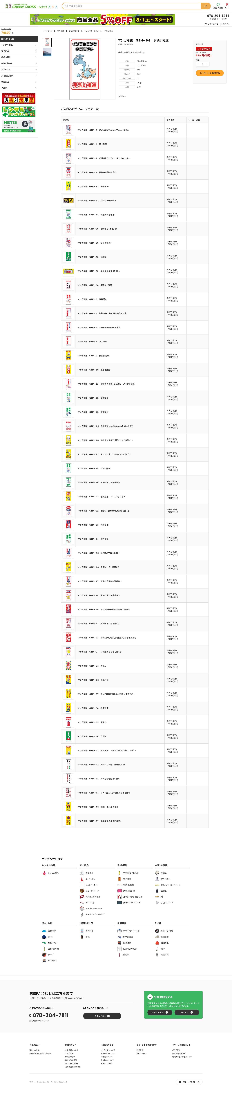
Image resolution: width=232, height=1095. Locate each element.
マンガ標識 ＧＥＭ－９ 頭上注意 (92, 144)
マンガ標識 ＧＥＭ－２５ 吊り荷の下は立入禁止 (99, 553)
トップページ (47, 31)
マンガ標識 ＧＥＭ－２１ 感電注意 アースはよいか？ (101, 496)
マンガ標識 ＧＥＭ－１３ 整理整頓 (93, 412)
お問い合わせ (100, 1016)
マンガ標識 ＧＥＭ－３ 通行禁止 (92, 299)
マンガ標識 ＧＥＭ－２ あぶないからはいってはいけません (103, 130)
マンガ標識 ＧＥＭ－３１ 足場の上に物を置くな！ (99, 623)
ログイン (184, 1012)
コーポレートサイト (187, 1081)
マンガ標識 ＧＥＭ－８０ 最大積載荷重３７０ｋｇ (99, 271)
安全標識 (60, 31)
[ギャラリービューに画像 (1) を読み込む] (47, 42)
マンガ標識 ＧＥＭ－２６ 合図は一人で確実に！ (98, 567)
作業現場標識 (74, 31)
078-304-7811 (51, 1015)
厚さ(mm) (127, 78)
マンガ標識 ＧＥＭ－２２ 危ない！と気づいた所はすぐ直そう (103, 510)
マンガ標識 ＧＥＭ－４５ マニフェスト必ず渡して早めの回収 (104, 792)
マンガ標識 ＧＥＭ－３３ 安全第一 (93, 186)
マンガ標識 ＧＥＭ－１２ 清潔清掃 (93, 398)
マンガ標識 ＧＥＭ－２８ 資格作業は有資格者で (99, 595)
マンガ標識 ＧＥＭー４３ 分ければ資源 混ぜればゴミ (102, 764)
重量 (127, 82)
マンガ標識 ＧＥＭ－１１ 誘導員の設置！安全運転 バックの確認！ (107, 383)
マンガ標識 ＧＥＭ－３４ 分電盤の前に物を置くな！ (100, 651)
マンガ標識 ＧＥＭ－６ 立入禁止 (92, 341)
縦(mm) (127, 69)
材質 (127, 65)
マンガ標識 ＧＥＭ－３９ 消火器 (92, 722)
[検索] (205, 6)
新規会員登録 (157, 1012)
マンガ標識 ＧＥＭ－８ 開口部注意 (93, 355)
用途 (127, 61)
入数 (127, 87)
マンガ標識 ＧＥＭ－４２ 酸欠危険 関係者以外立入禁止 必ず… (107, 750)
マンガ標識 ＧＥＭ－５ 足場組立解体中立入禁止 (99, 327)
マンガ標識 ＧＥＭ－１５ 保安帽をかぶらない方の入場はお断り (105, 426)
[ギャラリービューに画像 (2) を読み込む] (47, 52)
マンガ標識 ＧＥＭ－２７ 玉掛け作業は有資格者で (100, 581)
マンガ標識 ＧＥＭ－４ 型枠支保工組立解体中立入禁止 (102, 313)
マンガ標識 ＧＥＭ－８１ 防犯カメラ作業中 (97, 200)
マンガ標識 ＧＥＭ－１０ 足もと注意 (94, 369)
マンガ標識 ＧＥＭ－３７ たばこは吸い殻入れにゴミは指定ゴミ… (106, 694)
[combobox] (131, 6)
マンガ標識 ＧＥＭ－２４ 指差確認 (93, 539)
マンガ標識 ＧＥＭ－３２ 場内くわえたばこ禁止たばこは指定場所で (107, 637)
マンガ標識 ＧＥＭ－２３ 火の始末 (93, 524)
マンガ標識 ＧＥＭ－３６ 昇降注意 (93, 680)
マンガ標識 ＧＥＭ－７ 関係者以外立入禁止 (97, 172)
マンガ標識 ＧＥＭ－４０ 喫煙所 (92, 736)
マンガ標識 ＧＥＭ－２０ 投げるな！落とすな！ (98, 228)
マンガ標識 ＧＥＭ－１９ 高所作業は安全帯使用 (99, 482)
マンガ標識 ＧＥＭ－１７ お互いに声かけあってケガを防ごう (104, 454)
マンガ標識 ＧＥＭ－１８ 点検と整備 (94, 468)
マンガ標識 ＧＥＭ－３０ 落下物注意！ (95, 242)
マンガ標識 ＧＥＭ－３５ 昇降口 (92, 665)
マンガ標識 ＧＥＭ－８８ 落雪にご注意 (95, 285)
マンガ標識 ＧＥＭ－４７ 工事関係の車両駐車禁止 (100, 821)
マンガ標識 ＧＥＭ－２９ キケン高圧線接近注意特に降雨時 (104, 609)
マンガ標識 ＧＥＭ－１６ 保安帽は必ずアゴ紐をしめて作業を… (105, 440)
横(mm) (127, 74)
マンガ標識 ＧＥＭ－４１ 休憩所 (92, 257)
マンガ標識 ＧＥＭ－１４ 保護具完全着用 (96, 214)
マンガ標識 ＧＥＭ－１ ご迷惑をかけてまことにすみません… (104, 158)
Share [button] (124, 96)
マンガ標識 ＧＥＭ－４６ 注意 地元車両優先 (98, 806)
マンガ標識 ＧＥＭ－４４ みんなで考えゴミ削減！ (99, 778)
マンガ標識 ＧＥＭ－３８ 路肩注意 (93, 708)
